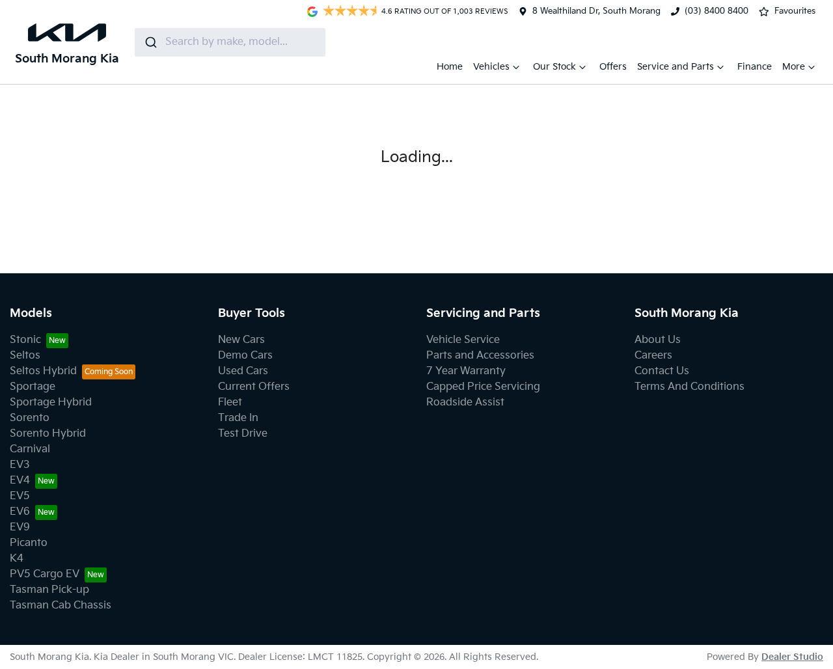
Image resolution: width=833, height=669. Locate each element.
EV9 (20, 527)
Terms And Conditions (689, 387)
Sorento (29, 418)
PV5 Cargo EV (44, 574)
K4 (16, 559)
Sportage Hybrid (51, 402)
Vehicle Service (463, 340)
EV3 (20, 465)
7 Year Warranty (466, 371)
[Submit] (150, 42)
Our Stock (554, 66)
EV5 (20, 496)
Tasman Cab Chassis (60, 605)
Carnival (30, 449)
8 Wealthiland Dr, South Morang (596, 11)
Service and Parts (675, 66)
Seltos (25, 355)
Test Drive (242, 434)
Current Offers (254, 387)
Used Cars (243, 371)
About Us (658, 340)
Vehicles (491, 66)
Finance (754, 66)
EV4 (20, 480)
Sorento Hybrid (48, 434)
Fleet (230, 402)
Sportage (32, 387)
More (793, 66)
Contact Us (662, 371)
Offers (613, 66)
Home (450, 66)
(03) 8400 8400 (716, 11)
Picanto (29, 543)
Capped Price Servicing (483, 387)
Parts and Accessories (480, 355)
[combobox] (230, 42)
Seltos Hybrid (43, 371)
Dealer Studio (792, 656)
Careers (653, 355)
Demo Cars (245, 355)
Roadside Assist (465, 402)
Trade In (238, 418)
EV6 (20, 512)
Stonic (25, 340)
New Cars (241, 340)
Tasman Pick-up (49, 590)
